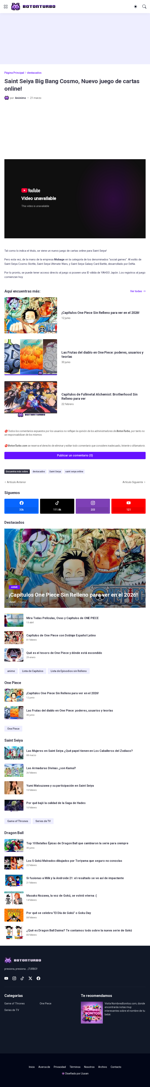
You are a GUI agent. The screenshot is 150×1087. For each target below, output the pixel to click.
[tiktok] (22, 978)
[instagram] (14, 978)
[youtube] (6, 978)
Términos (75, 1066)
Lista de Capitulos (32, 671)
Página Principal (14, 72)
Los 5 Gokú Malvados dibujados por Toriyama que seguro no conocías (74, 861)
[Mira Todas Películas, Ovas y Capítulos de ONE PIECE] (13, 620)
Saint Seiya (55, 471)
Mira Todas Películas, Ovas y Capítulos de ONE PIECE (62, 618)
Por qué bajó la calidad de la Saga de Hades (56, 803)
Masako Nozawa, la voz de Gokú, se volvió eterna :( (61, 895)
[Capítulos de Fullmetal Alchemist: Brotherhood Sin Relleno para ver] (30, 399)
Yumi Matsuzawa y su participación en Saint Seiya (60, 785)
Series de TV (43, 821)
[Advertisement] (75, 38)
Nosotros (89, 1066)
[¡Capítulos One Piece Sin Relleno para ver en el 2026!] (30, 315)
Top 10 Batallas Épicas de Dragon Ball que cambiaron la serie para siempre (77, 843)
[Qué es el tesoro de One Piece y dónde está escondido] (13, 655)
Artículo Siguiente (133, 482)
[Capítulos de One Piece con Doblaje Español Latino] (13, 637)
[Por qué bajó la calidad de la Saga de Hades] (13, 805)
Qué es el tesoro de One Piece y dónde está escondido (64, 653)
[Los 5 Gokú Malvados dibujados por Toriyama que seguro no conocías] (13, 862)
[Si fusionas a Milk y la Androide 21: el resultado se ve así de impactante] (13, 880)
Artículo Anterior (16, 482)
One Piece (13, 728)
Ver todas (136, 291)
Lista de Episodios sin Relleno (69, 671)
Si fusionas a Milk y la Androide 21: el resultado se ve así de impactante (75, 878)
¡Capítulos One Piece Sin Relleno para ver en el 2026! (100, 313)
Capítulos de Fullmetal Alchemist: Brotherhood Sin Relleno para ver (99, 396)
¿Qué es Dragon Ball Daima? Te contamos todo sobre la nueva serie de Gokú (79, 930)
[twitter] (30, 978)
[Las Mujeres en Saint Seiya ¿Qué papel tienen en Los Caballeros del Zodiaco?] (13, 752)
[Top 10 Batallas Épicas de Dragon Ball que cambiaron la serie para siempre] (13, 845)
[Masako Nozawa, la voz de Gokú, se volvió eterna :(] (13, 897)
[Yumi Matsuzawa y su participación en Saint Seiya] (13, 787)
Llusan (85, 1073)
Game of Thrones (17, 821)
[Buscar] (144, 6)
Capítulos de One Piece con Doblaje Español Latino (61, 635)
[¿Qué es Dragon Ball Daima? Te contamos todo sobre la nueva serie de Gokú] (13, 932)
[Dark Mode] (135, 6)
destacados (34, 72)
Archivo (102, 1066)
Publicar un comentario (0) (75, 455)
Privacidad (60, 1066)
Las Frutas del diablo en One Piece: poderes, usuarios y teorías (102, 354)
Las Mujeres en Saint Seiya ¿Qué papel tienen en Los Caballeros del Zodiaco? (79, 751)
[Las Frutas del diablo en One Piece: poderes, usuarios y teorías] (30, 357)
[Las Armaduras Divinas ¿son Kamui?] (13, 770)
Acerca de (44, 1066)
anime (11, 671)
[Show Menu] (5, 6)
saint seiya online (74, 471)
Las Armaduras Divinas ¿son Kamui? (51, 768)
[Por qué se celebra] (13, 915)
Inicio (32, 1066)
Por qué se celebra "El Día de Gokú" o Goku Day (58, 913)
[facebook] (38, 978)
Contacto (116, 1066)
